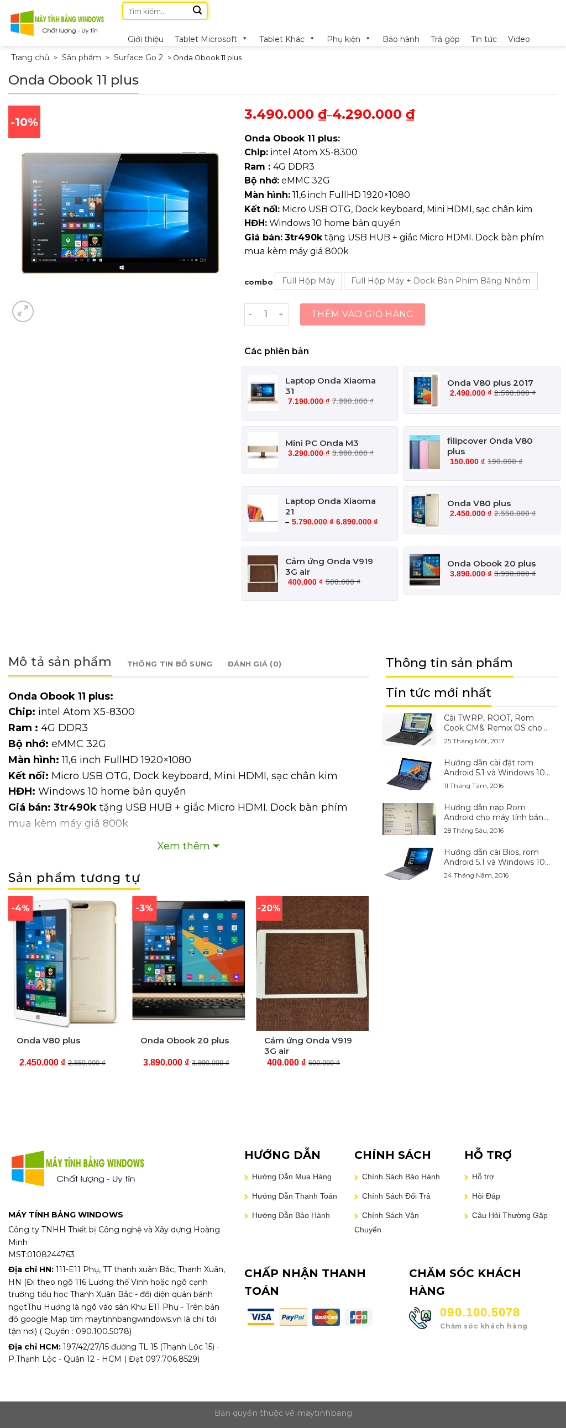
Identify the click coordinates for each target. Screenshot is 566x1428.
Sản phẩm (81, 57)
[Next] (368, 995)
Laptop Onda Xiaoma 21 (330, 506)
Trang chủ (30, 57)
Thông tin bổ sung (169, 664)
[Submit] (197, 11)
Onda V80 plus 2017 (490, 382)
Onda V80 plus (479, 503)
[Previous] (9, 995)
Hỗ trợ (483, 1176)
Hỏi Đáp (486, 1195)
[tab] (60, 664)
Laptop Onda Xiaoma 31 (330, 386)
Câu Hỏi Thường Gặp (510, 1215)
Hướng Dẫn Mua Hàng (292, 1176)
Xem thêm (184, 846)
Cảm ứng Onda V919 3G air (329, 567)
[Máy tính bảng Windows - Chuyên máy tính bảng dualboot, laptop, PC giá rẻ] (57, 22)
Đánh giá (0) (254, 664)
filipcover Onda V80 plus (490, 446)
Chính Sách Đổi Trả (396, 1195)
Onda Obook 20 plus (491, 563)
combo (258, 281)
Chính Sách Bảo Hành (401, 1176)
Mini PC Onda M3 (322, 443)
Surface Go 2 (138, 57)
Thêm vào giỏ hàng (362, 314)
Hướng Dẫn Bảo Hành (291, 1215)
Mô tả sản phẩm (60, 661)
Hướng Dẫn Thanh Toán (294, 1195)
